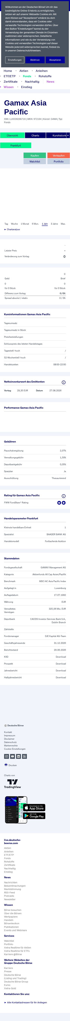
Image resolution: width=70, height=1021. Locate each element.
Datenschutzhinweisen (29, 50)
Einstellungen (15, 59)
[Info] (63, 382)
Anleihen (42, 71)
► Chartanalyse (12, 229)
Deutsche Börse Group (16, 981)
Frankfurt (15, 145)
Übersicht (12, 135)
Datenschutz (10, 742)
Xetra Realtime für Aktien (17, 947)
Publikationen (11, 927)
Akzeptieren (55, 59)
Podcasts (9, 895)
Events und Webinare (15, 930)
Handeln (8, 920)
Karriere (8, 968)
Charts (35, 135)
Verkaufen (59, 155)
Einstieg (26, 87)
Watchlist (34, 161)
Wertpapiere (11, 916)
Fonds (27, 76)
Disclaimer (9, 738)
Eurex (7, 985)
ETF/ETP (9, 76)
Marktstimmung (12, 889)
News (50, 81)
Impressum (9, 735)
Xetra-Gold (10, 988)
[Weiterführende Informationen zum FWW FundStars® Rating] (63, 496)
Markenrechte (11, 745)
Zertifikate (11, 81)
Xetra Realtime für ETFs (16, 951)
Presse (7, 971)
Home (8, 71)
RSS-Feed (9, 892)
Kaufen (35, 155)
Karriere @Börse (13, 954)
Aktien (23, 71)
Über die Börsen (12, 913)
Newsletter (9, 899)
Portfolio (59, 161)
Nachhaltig (32, 81)
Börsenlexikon (11, 923)
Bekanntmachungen (15, 885)
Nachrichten (10, 882)
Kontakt (8, 732)
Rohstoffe (45, 76)
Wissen (9, 87)
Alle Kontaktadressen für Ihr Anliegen (25, 1002)
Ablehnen (35, 59)
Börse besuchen (12, 910)
